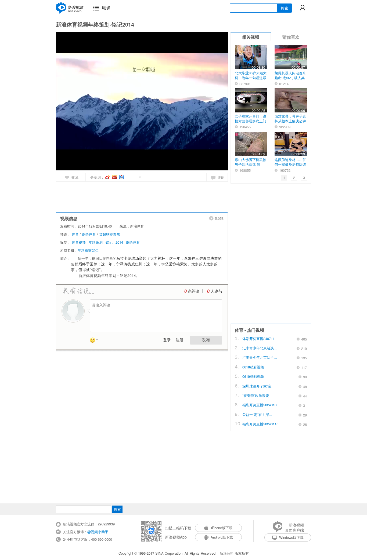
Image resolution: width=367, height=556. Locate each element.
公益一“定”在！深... (257, 414)
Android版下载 (222, 537)
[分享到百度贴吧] (121, 177)
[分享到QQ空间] (127, 176)
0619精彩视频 (253, 376)
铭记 (109, 242)
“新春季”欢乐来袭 (255, 395)
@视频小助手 (97, 531)
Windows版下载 (291, 537)
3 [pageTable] (304, 177)
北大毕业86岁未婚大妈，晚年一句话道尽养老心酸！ (251, 77)
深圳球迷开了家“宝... (258, 386)
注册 (179, 340)
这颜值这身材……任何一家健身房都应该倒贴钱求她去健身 (290, 164)
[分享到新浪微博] (107, 177)
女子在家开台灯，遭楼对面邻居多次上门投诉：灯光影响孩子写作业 (250, 123)
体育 (75, 234)
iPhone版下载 (221, 527)
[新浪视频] (70, 8)
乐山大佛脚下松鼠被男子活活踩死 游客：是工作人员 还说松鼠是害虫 (250, 167)
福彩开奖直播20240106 (260, 404)
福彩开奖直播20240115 (260, 423)
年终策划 (96, 242)
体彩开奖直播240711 (258, 338)
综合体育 (89, 234)
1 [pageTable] (284, 177)
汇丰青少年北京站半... (259, 357)
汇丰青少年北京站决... (259, 347)
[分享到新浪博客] (114, 177)
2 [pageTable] (294, 177)
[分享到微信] (133, 176)
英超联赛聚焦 (109, 234)
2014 (119, 242)
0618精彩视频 (253, 367)
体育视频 (79, 242)
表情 (96, 341)
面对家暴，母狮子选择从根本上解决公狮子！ (290, 121)
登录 (167, 340)
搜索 (284, 8)
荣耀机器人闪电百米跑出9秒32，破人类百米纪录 (290, 77)
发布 (206, 340)
